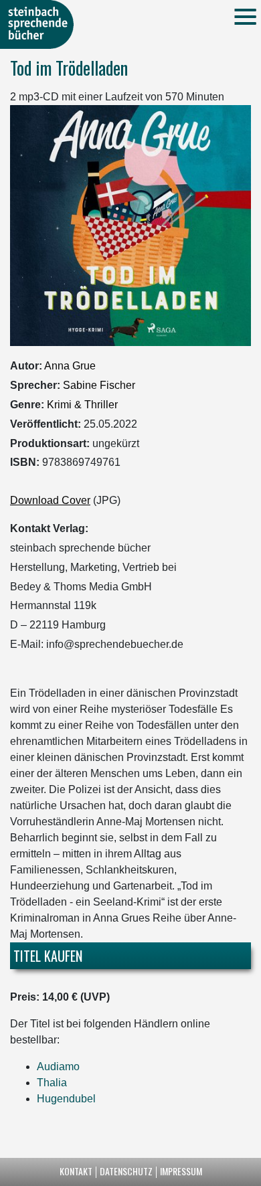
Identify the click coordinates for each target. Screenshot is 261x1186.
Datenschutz (126, 1171)
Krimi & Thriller (82, 404)
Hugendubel (66, 1098)
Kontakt (76, 1171)
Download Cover (50, 500)
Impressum (181, 1171)
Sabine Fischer (99, 385)
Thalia (52, 1082)
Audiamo (58, 1066)
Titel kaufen (47, 956)
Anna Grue (70, 365)
